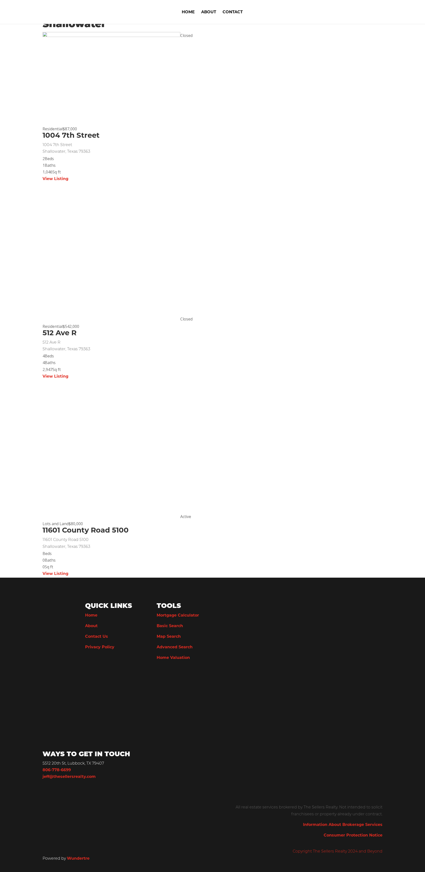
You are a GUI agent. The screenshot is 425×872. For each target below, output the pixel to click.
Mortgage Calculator (178, 616)
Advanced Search (175, 647)
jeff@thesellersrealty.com (69, 777)
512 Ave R (59, 333)
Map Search (169, 637)
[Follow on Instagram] (99, 675)
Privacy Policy (99, 647)
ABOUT (208, 12)
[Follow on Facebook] (89, 675)
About (91, 626)
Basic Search (170, 626)
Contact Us (96, 637)
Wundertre (78, 859)
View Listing (55, 179)
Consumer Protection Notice (353, 836)
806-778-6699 (57, 770)
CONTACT (233, 12)
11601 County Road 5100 (86, 530)
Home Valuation (173, 658)
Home (91, 616)
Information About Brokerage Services (342, 825)
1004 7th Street (71, 135)
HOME (188, 12)
